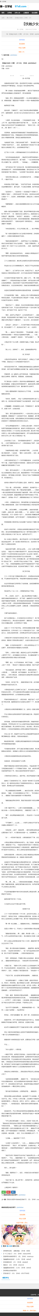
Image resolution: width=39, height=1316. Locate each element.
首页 (3, 12)
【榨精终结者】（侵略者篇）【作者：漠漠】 (17, 1251)
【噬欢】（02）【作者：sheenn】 (13, 1265)
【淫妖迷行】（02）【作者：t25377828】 (16, 1273)
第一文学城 (20, 29)
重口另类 (9, 18)
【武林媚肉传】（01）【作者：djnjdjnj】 (15, 1262)
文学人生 (17, 12)
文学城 (9, 12)
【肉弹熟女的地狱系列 (10, 1270)
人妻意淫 (26, 12)
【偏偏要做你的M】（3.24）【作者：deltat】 (17, 1268)
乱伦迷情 (34, 12)
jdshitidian (13, 55)
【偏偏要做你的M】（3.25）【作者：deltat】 (17, 1259)
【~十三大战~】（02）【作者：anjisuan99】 (17, 1253)
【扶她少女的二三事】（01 (22, 18)
